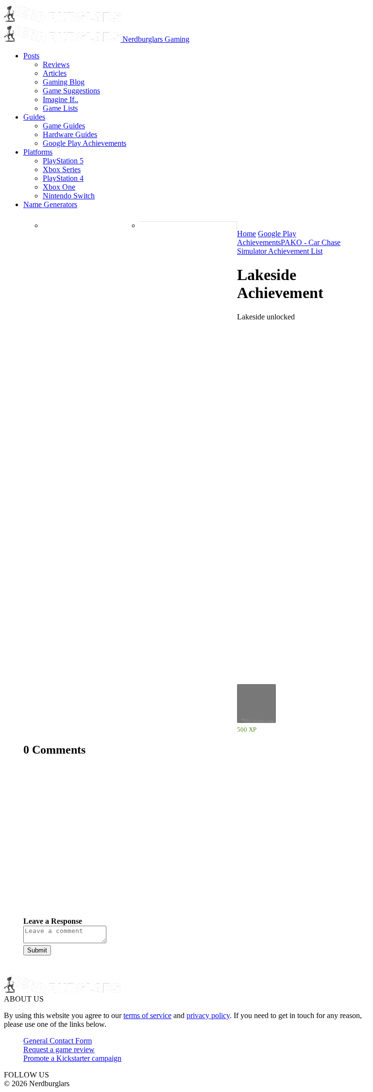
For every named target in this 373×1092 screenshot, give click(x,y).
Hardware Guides (70, 134)
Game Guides (64, 126)
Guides (34, 117)
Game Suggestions (71, 91)
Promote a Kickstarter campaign (72, 1058)
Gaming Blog (64, 82)
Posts (31, 56)
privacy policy (208, 1015)
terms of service (147, 1015)
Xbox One (59, 187)
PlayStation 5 (63, 161)
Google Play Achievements (84, 143)
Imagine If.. (60, 99)
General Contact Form (57, 1041)
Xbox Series (62, 169)
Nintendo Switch (69, 196)
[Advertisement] (186, 844)
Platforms (37, 152)
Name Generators (50, 204)
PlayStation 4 (63, 178)
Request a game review (59, 1049)
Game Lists (60, 108)
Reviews (56, 64)
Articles (55, 73)
